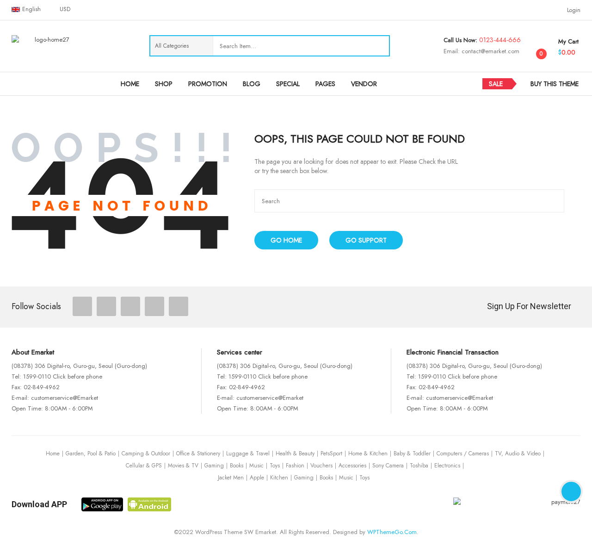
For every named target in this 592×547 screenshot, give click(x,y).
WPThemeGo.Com (392, 532)
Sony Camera (388, 465)
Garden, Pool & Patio (91, 453)
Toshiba (419, 465)
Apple (257, 477)
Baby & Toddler (412, 453)
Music (256, 465)
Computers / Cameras (463, 453)
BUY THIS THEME (554, 83)
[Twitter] (106, 306)
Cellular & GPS (144, 465)
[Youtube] (178, 306)
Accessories (352, 465)
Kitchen (279, 477)
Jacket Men (231, 477)
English (31, 9)
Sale (496, 83)
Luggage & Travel (248, 453)
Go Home (286, 240)
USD (65, 9)
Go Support (366, 240)
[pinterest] (154, 306)
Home (53, 453)
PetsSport (331, 453)
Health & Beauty (295, 453)
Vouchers (321, 465)
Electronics (447, 465)
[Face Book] (82, 306)
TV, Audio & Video (518, 453)
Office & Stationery (198, 453)
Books (236, 465)
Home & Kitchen (368, 453)
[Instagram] (130, 306)
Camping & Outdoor (146, 453)
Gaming (214, 465)
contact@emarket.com (489, 51)
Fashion (295, 465)
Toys (275, 465)
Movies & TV (183, 465)
